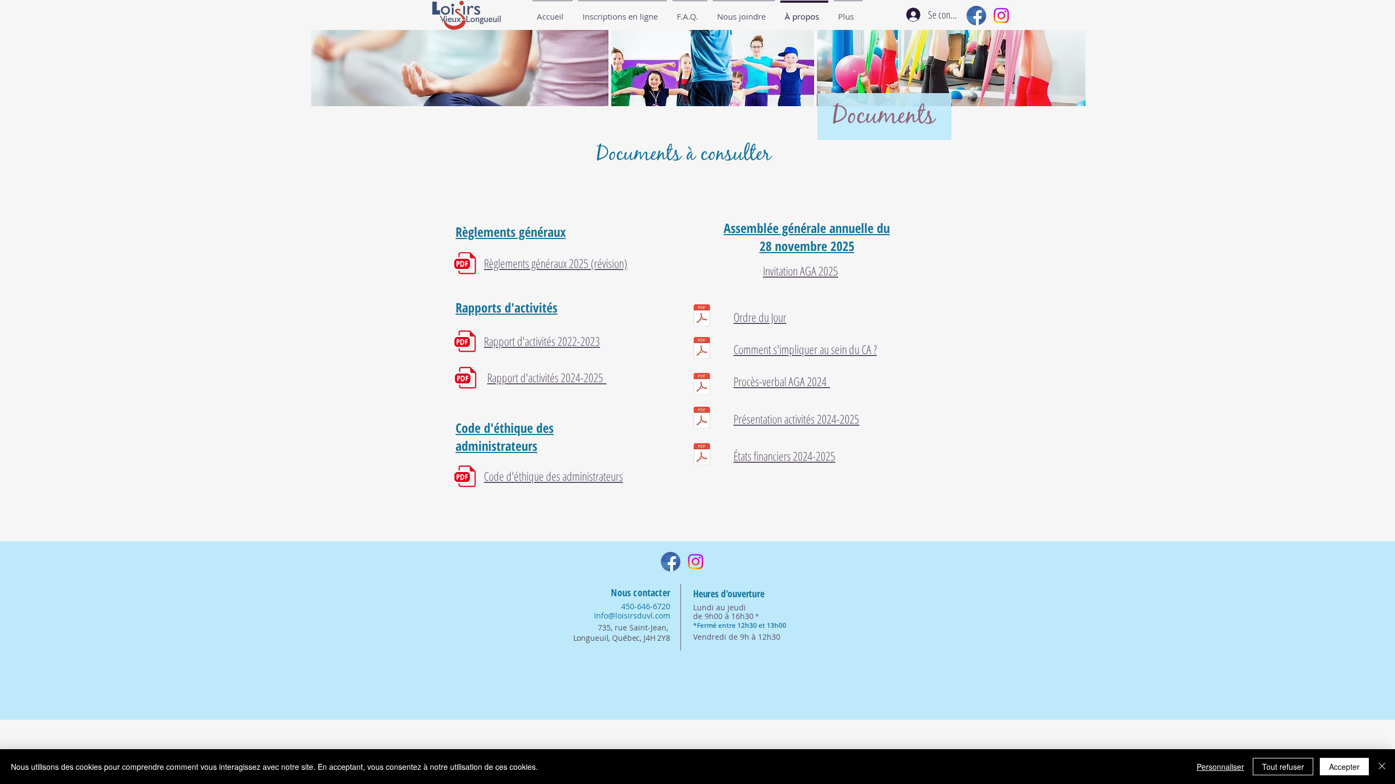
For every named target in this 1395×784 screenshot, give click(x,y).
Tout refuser (1283, 766)
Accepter (1344, 766)
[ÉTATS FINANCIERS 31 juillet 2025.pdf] (702, 455)
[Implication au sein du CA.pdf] (702, 349)
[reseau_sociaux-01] (976, 15)
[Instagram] (1001, 15)
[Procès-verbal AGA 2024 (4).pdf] (702, 385)
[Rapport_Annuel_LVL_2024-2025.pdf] (702, 419)
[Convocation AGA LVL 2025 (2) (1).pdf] (702, 316)
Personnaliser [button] (1220, 766)
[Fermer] (1381, 766)
